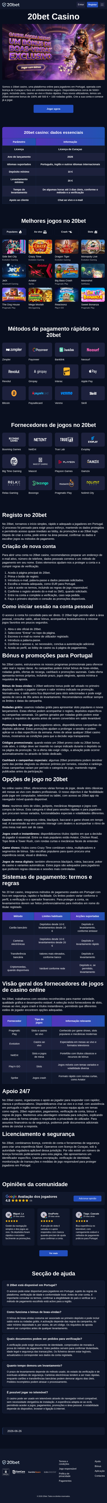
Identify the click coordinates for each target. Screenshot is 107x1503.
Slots (90, 232)
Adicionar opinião (87, 1198)
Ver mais (53, 1253)
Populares (12, 232)
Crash (64, 232)
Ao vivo (38, 232)
